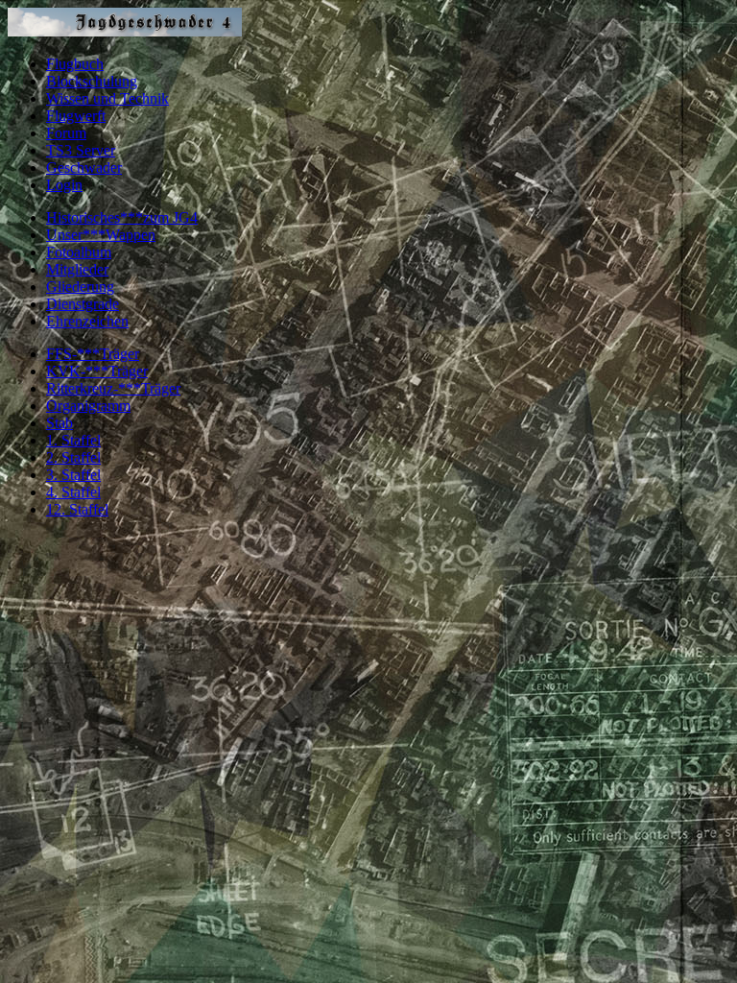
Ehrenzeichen (87, 321)
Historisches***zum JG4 (122, 217)
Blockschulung (91, 81)
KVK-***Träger (97, 371)
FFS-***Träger (92, 354)
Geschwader (84, 167)
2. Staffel (73, 457)
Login (64, 185)
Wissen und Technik (107, 98)
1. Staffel (73, 440)
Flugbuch (75, 64)
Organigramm (88, 405)
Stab (59, 423)
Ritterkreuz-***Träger (113, 388)
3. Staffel (73, 475)
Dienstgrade (82, 304)
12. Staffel (77, 509)
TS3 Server (80, 150)
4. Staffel (73, 492)
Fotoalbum (78, 252)
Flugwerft (76, 116)
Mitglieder (77, 269)
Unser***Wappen (100, 235)
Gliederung (80, 286)
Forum (66, 133)
